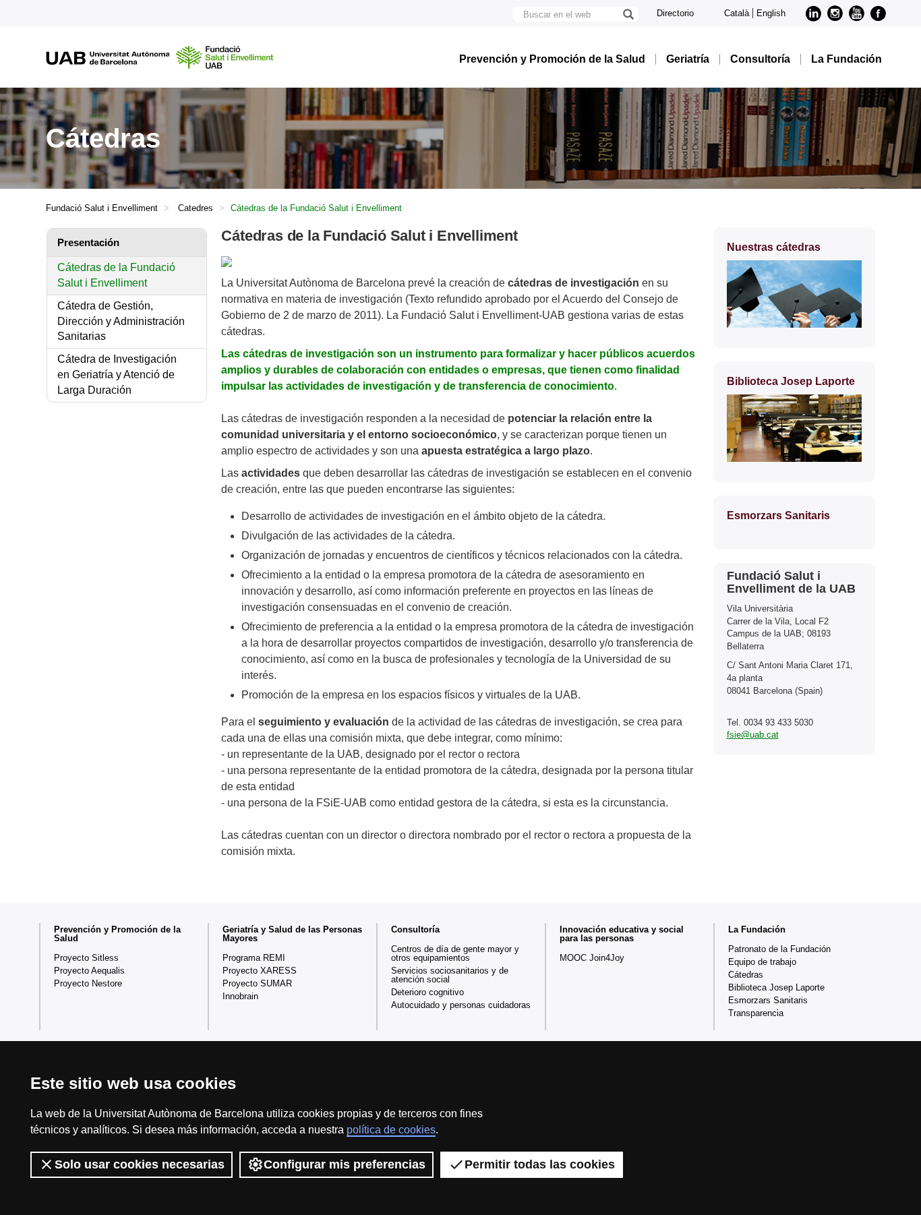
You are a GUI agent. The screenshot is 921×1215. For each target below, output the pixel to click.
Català (736, 13)
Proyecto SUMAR (257, 983)
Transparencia (755, 1013)
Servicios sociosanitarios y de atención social (449, 975)
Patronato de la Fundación (779, 949)
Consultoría (760, 59)
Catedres (195, 208)
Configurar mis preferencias (344, 1164)
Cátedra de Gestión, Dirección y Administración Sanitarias (121, 321)
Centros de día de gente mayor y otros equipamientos (455, 953)
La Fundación (846, 59)
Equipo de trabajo (762, 962)
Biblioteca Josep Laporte (776, 987)
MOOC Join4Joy (592, 958)
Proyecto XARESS (259, 971)
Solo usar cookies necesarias (140, 1164)
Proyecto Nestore (88, 983)
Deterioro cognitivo (427, 992)
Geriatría (687, 59)
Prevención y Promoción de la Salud (552, 59)
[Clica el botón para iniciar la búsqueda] (627, 14)
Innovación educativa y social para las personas (622, 933)
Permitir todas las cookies (540, 1164)
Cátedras (745, 975)
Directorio (675, 13)
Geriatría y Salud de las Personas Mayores (292, 933)
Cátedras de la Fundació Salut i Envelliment (116, 275)
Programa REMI (253, 958)
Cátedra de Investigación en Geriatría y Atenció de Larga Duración (117, 374)
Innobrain (240, 996)
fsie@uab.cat (753, 735)
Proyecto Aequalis (89, 971)
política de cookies (391, 1129)
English (770, 13)
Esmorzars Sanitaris (768, 1000)
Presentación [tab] (88, 242)
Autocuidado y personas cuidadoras (461, 1005)
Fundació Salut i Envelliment (102, 208)
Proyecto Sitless (86, 958)
